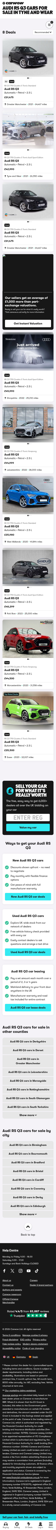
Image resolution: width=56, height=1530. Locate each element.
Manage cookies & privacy (35, 1335)
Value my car (28, 827)
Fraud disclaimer (10, 1339)
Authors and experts (12, 1289)
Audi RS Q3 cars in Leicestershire (28, 1072)
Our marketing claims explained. (20, 1390)
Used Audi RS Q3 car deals (28, 952)
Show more (27, 1115)
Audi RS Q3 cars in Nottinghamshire (28, 1089)
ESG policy (25, 1339)
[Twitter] (13, 1272)
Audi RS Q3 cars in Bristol (28, 1171)
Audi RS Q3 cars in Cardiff (28, 1180)
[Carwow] (13, 3)
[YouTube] (29, 1272)
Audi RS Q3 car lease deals (28, 1007)
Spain (35, 1357)
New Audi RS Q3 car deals (28, 896)
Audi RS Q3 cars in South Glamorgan (28, 1098)
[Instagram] (21, 1272)
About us (6, 1280)
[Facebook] (4, 1272)
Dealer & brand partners (41, 1285)
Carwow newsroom (11, 1294)
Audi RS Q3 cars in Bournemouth (28, 1153)
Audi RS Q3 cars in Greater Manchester (28, 1061)
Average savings (10, 1395)
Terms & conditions (11, 1335)
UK (8, 1357)
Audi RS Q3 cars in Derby (28, 1197)
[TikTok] (37, 1272)
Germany (21, 1357)
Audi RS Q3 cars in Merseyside (28, 1080)
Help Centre (10, 1250)
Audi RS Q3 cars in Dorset (28, 1050)
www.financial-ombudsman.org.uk (23, 1477)
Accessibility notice (11, 1348)
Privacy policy (39, 1339)
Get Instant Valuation (28, 323)
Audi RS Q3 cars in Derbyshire (28, 1041)
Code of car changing (33, 1348)
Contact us (7, 1285)
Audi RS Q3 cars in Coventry (28, 1188)
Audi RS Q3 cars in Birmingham (28, 1145)
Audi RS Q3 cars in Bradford (28, 1162)
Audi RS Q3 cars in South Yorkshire (28, 1107)
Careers (33, 1280)
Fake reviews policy (11, 1344)
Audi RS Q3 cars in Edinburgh (28, 1206)
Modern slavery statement (35, 1344)
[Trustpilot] (28, 1315)
